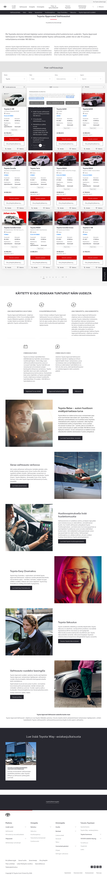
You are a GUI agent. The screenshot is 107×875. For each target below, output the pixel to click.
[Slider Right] (24, 99)
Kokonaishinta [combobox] (61, 79)
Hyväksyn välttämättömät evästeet (55, 103)
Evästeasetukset (89, 873)
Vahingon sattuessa (62, 853)
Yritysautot (9, 838)
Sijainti (82, 75)
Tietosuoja (99, 873)
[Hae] (93, 6)
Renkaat (58, 831)
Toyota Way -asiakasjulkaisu (89, 830)
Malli (30, 75)
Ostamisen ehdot (78, 873)
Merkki (5, 75)
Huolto (58, 827)
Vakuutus (33, 831)
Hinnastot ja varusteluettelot (14, 834)
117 (63, 277)
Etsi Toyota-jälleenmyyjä (99, 1)
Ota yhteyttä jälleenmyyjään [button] (15, 144)
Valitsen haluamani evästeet (36, 103)
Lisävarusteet (60, 835)
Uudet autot (14, 6)
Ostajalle (32, 7)
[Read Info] (13, 135)
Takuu (57, 842)
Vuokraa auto (34, 841)
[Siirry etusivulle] (5, 6)
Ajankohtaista (85, 827)
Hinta (56, 75)
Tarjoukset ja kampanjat (37, 838)
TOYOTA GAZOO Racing (88, 838)
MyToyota (101, 6)
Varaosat (58, 839)
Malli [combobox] (32, 79)
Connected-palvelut (62, 846)
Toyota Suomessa (86, 834)
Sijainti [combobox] (84, 79)
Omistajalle (40, 7)
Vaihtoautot (23, 7)
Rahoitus (33, 827)
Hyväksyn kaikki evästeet (72, 103)
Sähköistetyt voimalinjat (82, 6)
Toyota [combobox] (8, 79)
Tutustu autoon (14, 139)
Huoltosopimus (35, 834)
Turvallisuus (84, 843)
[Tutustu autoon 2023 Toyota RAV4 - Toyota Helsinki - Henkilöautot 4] (40, 218)
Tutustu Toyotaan (68, 6)
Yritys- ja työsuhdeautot (53, 6)
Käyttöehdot (68, 873)
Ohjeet (58, 850)
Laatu (82, 849)
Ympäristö (84, 846)
